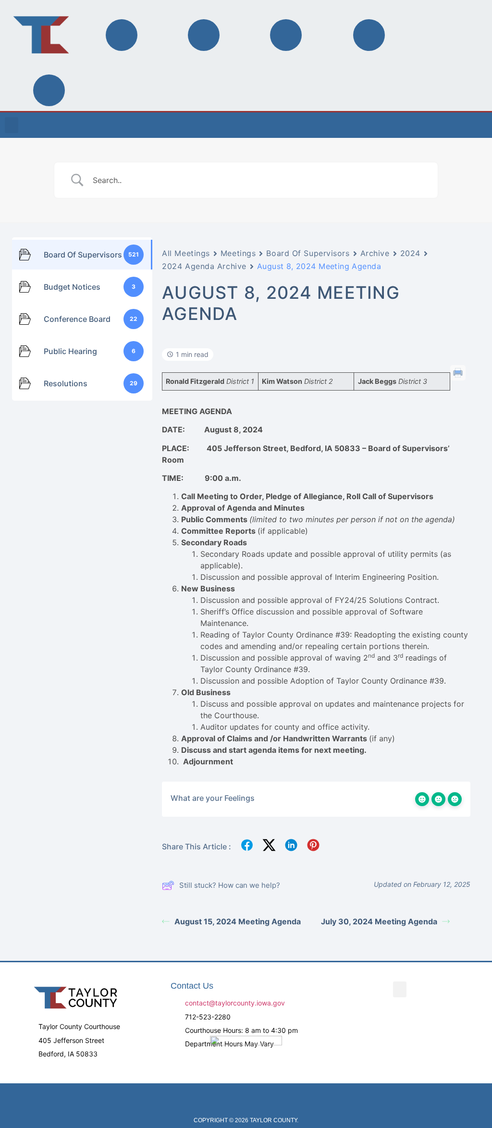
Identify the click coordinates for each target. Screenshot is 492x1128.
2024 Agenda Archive (204, 266)
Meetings (238, 253)
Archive (375, 253)
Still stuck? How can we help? (229, 885)
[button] (11, 125)
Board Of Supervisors (307, 253)
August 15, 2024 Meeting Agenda (237, 921)
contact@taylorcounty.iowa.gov (235, 1003)
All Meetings (186, 253)
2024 (410, 253)
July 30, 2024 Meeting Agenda (379, 921)
